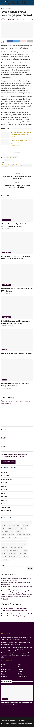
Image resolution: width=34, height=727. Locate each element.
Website (3, 446)
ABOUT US (4, 721)
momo (4, 544)
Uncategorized (6, 510)
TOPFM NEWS (10, 19)
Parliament (13, 547)
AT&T (9, 525)
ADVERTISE (21, 721)
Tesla (24, 553)
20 (12, 355)
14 (13, 388)
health (8, 537)
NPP (14, 544)
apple (3, 525)
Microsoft (17, 541)
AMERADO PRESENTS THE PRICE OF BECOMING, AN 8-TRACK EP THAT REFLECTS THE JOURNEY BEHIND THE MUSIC (17, 597)
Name (3, 430)
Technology (9, 8)
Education (5, 475)
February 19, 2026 (6, 325)
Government (26, 534)
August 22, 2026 (15, 136)
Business (4, 472)
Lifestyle (4, 489)
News (4, 349)
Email (3, 438)
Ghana (12, 531)
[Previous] (15, 151)
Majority (4, 541)
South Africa (12, 553)
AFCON (4, 522)
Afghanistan (11, 522)
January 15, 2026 (6, 355)
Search (3, 565)
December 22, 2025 (6, 388)
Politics (4, 500)
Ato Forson (16, 525)
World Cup (5, 559)
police (20, 547)
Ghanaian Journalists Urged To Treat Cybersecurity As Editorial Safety (21, 133)
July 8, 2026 (5, 293)
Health (3, 486)
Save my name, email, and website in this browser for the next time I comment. (15, 455)
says (14, 67)
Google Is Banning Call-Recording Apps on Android (14, 165)
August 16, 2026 (15, 145)
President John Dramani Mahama (11, 550)
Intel (21, 537)
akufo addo (20, 522)
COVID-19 (10, 528)
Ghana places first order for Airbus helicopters (16, 353)
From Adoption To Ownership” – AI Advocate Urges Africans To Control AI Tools (21, 142)
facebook (23, 528)
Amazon (28, 522)
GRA (3, 537)
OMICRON (5, 547)
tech (19, 553)
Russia (25, 550)
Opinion (4, 496)
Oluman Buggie (22, 544)
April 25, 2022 (20, 19)
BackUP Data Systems (26, 723)
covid (3, 528)
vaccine (26, 556)
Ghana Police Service (8, 534)
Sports (4, 503)
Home (2, 8)
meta (10, 541)
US (15, 556)
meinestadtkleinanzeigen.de (9, 608)
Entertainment (6, 479)
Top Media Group (7, 556)
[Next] (18, 151)
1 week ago (5, 707)
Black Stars (24, 525)
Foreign (4, 483)
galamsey (5, 531)
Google (19, 534)
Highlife (15, 537)
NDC (9, 544)
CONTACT (12, 721)
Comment (5, 407)
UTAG (19, 556)
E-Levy (17, 528)
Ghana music (19, 531)
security (4, 553)
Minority (24, 541)
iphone (27, 537)
